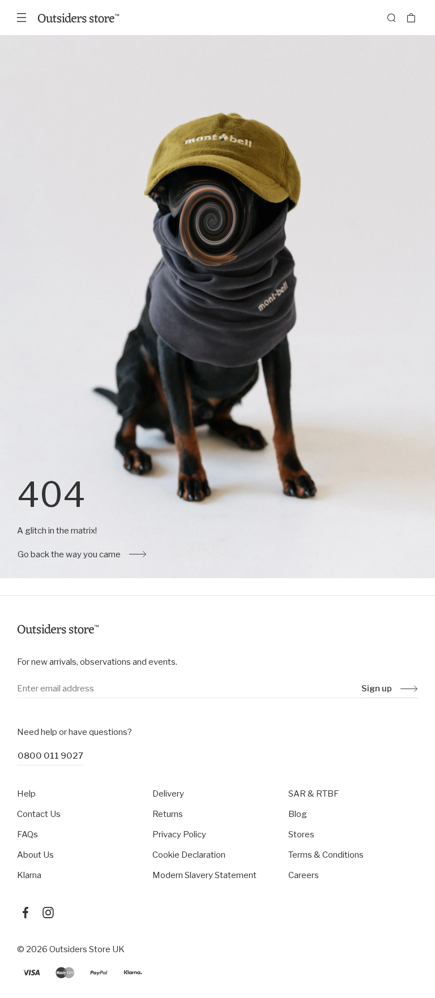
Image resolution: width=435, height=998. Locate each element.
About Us (35, 855)
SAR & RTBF (313, 794)
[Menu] (21, 17)
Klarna (29, 875)
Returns (167, 814)
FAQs (27, 834)
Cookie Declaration (188, 855)
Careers (303, 875)
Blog (297, 814)
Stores (301, 834)
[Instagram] (48, 912)
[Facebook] (25, 912)
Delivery (168, 794)
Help (26, 794)
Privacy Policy (179, 834)
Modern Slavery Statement (204, 875)
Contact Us (39, 814)
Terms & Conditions (326, 855)
